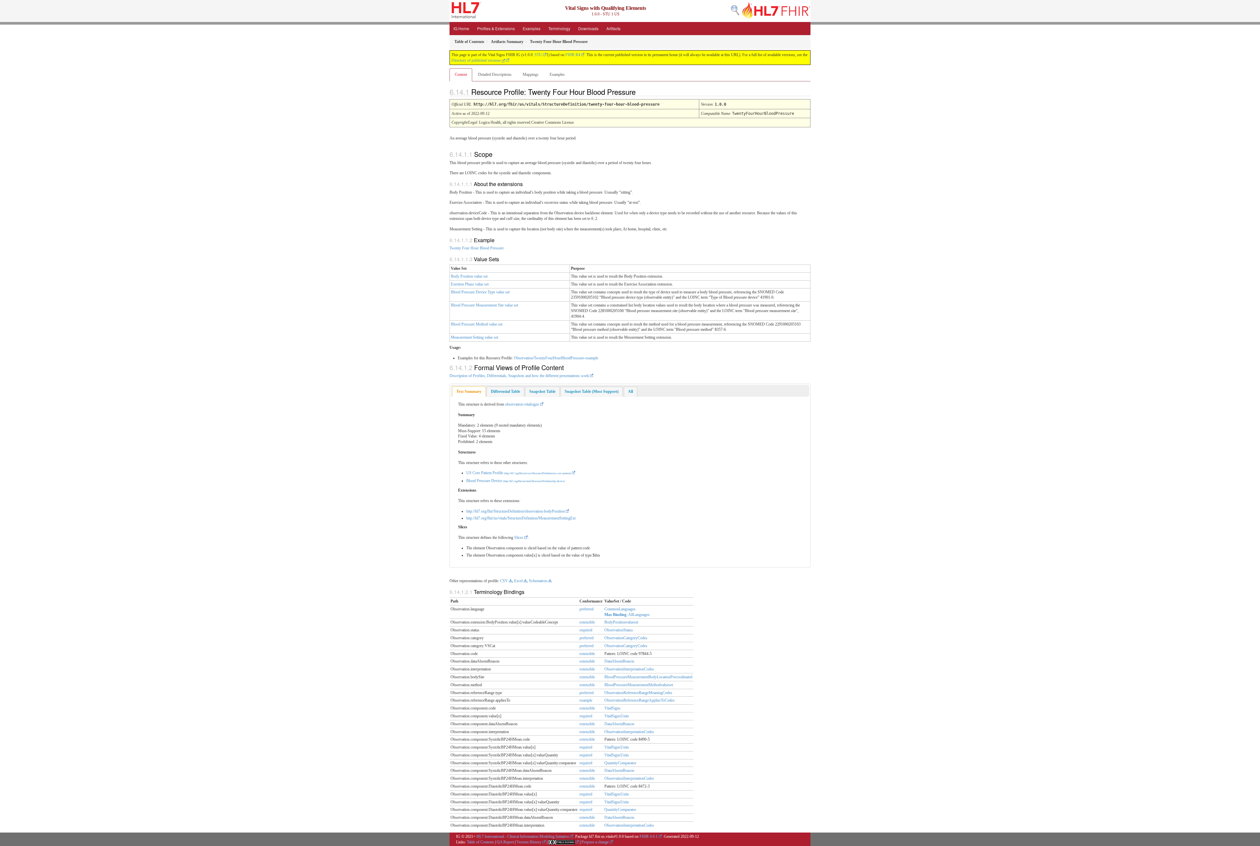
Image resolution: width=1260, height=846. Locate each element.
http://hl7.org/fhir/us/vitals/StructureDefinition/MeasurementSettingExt (521, 518)
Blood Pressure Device (515, 480)
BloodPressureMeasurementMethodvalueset (638, 685)
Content (461, 74)
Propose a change (595, 842)
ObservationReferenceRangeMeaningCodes (638, 692)
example (585, 700)
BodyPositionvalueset (621, 622)
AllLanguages (639, 614)
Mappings (530, 74)
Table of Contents (480, 842)
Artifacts (613, 28)
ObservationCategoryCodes (625, 638)
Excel (518, 581)
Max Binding (615, 614)
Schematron (538, 581)
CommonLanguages (620, 609)
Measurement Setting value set (474, 337)
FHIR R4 (572, 55)
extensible (587, 622)
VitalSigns (612, 708)
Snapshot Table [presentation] (542, 391)
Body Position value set (469, 276)
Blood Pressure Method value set (476, 324)
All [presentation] (630, 391)
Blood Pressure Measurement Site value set (484, 305)
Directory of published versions (477, 60)
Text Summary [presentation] (468, 391)
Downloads (588, 28)
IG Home (461, 28)
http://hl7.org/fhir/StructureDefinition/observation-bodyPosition (515, 511)
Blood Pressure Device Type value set (480, 292)
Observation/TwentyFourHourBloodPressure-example (556, 358)
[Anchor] (641, 91)
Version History (528, 842)
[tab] (469, 392)
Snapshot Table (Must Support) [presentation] (592, 391)
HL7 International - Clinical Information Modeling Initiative (522, 836)
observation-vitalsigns (522, 404)
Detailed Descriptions (495, 74)
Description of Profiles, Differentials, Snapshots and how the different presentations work (519, 375)
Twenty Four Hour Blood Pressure (477, 248)
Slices (518, 537)
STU (538, 55)
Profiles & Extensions (496, 28)
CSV (504, 581)
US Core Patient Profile (518, 473)
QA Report (505, 842)
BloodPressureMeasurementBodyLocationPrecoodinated (648, 677)
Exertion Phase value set (470, 284)
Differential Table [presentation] (505, 391)
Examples (531, 28)
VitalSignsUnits (616, 716)
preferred (586, 609)
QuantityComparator (620, 763)
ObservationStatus (618, 630)
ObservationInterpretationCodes (629, 669)
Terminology (559, 28)
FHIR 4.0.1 (649, 836)
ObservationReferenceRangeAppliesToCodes (639, 700)
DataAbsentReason (619, 661)
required (585, 630)
